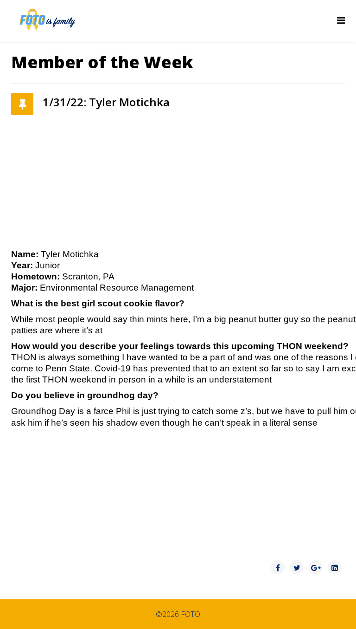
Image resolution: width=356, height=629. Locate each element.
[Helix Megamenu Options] (341, 20)
